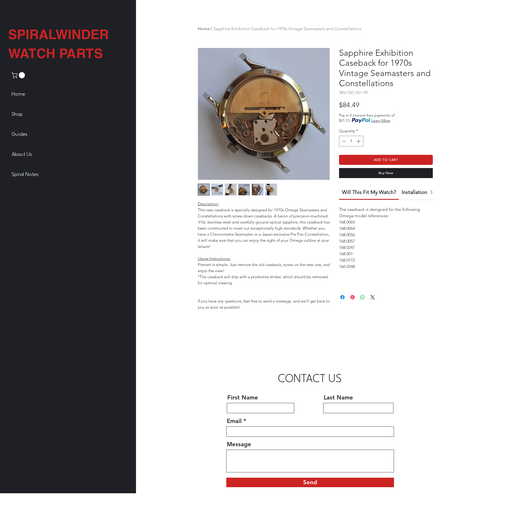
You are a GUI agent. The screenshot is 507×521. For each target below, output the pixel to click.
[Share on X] (372, 297)
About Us (22, 154)
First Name (242, 483)
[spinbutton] (351, 141)
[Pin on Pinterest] (352, 297)
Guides (19, 134)
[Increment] (359, 141)
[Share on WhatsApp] (362, 297)
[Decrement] (343, 141)
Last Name (338, 483)
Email (234, 506)
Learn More (380, 120)
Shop (17, 114)
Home (18, 94)
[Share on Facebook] (342, 297)
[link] (18, 75)
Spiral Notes (25, 174)
